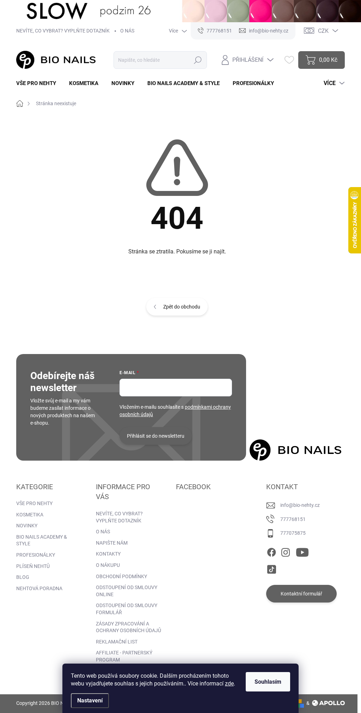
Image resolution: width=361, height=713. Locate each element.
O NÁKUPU (108, 565)
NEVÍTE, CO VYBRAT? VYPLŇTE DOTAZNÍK (63, 31)
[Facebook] (271, 551)
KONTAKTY (108, 554)
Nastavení (90, 700)
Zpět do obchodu (181, 307)
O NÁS (127, 31)
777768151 (293, 519)
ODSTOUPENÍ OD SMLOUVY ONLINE (126, 591)
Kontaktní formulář (301, 594)
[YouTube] (302, 551)
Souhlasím (268, 681)
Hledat (198, 60)
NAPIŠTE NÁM (112, 543)
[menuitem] (38, 83)
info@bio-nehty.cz (300, 505)
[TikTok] (271, 568)
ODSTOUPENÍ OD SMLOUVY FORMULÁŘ (126, 609)
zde (229, 683)
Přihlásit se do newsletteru (155, 436)
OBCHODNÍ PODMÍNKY (121, 576)
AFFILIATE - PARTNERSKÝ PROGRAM (124, 656)
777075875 (293, 533)
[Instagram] (285, 551)
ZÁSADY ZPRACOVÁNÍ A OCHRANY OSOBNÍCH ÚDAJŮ (128, 627)
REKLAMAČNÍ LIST (116, 642)
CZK (323, 31)
